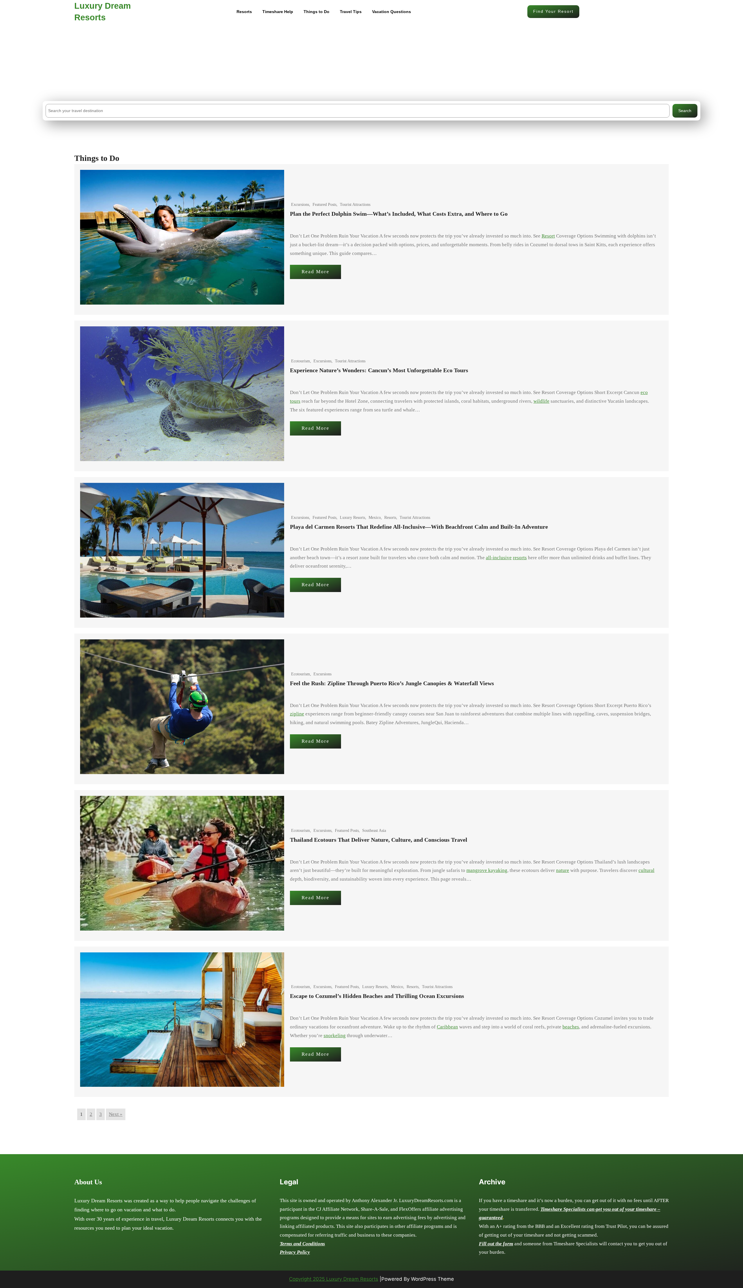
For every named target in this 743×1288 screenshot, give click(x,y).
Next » (115, 1114)
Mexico (375, 517)
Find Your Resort (553, 11)
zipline (297, 714)
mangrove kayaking (486, 870)
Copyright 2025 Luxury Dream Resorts (333, 1279)
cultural (646, 870)
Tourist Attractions (355, 204)
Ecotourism (300, 361)
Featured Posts (324, 204)
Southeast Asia (374, 830)
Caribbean (447, 1027)
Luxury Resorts (352, 517)
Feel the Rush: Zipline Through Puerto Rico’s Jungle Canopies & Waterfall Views (392, 683)
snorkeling (335, 1035)
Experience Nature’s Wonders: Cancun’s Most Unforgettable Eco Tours (379, 370)
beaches (570, 1027)
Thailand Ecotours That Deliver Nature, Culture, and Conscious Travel (378, 840)
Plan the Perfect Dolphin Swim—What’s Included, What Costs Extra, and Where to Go (399, 214)
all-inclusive (499, 557)
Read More (315, 271)
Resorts (390, 517)
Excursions (300, 204)
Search (684, 110)
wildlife (541, 401)
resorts (520, 557)
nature (562, 870)
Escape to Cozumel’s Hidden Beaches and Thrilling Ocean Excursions (377, 996)
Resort (548, 236)
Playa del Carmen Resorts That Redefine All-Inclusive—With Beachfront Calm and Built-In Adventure (419, 527)
